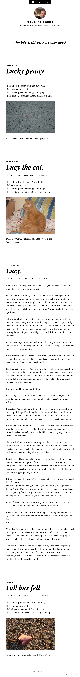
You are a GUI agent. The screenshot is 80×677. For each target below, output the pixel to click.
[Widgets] (32, 2)
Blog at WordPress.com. (40, 672)
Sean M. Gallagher (40, 22)
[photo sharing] (30, 116)
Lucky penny (25, 70)
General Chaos (12, 66)
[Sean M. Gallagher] (40, 13)
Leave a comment (43, 79)
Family (18, 265)
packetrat (44, 138)
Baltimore (10, 265)
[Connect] (40, 2)
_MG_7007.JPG (13, 655)
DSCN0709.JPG (13, 238)
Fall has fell (23, 587)
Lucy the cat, (25, 166)
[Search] (47, 2)
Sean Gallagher (28, 79)
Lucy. (14, 270)
